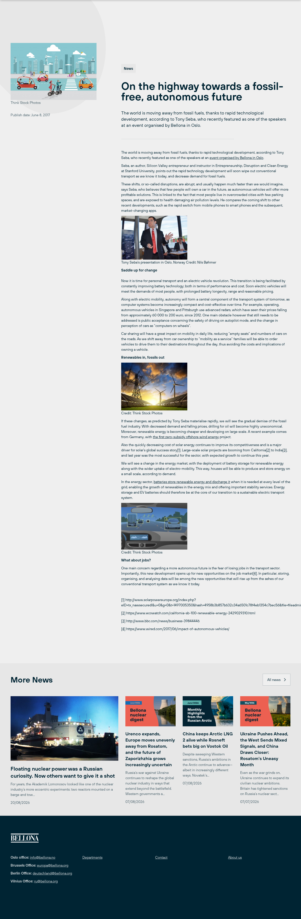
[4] (255, 573)
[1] (178, 450)
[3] (284, 450)
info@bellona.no (42, 857)
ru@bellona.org (46, 881)
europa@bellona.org (52, 865)
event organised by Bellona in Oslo (236, 158)
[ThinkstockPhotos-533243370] (205, 526)
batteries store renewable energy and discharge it (192, 482)
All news (274, 680)
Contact (161, 857)
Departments (92, 857)
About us (235, 857)
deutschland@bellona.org (52, 873)
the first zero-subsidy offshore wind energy (186, 437)
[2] (268, 450)
